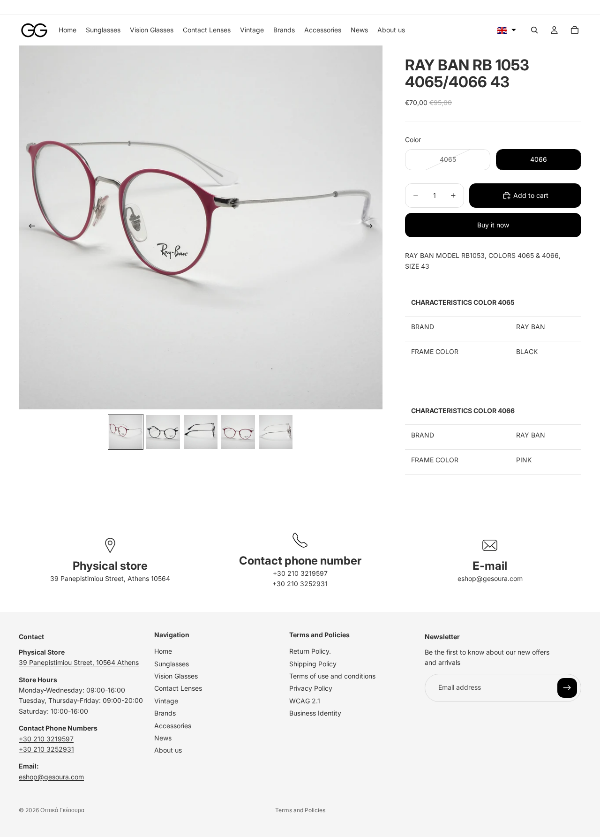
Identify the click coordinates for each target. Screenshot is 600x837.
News (163, 738)
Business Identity (315, 713)
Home (163, 651)
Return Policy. (310, 651)
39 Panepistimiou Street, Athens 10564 (110, 578)
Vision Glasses (176, 676)
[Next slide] (372, 227)
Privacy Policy (310, 688)
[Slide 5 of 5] (275, 432)
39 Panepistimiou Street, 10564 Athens (79, 662)
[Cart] (574, 30)
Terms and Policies (300, 810)
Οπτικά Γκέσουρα (62, 810)
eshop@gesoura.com (490, 578)
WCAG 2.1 (304, 700)
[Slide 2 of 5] (163, 432)
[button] (507, 30)
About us (168, 750)
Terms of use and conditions (332, 676)
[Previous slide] (29, 227)
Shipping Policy (313, 663)
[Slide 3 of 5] (201, 432)
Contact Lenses (178, 688)
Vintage (166, 700)
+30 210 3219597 (300, 573)
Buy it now (493, 225)
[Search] (534, 30)
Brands (165, 713)
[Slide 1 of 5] (125, 432)
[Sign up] (567, 687)
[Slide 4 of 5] (238, 432)
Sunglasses (171, 663)
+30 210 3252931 (300, 584)
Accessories (172, 725)
